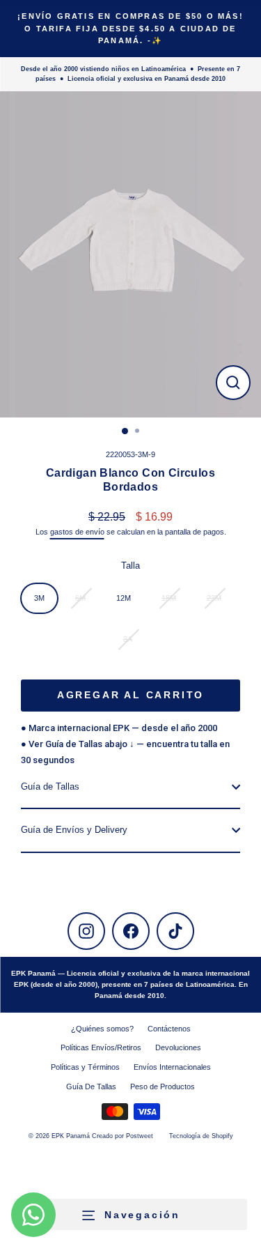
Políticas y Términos (85, 1067)
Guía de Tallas (50, 786)
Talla (130, 565)
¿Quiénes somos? (102, 1028)
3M (39, 598)
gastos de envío (77, 532)
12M (123, 598)
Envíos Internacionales (172, 1067)
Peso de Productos (162, 1086)
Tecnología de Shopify (201, 1135)
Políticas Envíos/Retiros (101, 1047)
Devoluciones (178, 1047)
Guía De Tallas (91, 1086)
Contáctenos (169, 1028)
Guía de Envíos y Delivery (74, 829)
